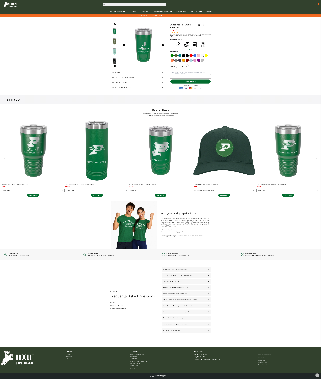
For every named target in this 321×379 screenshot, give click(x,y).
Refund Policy (262, 360)
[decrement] (178, 66)
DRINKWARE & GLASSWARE (163, 11)
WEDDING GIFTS (181, 11)
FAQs (67, 359)
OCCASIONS (133, 11)
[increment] (186, 66)
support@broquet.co (200, 354)
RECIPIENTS (146, 11)
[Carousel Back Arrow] (124, 45)
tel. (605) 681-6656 (199, 357)
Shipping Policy (262, 362)
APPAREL (209, 11)
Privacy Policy (262, 357)
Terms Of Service (263, 364)
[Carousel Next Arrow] (163, 45)
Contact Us (69, 356)
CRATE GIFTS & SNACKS (117, 11)
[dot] (189, 49)
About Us (68, 354)
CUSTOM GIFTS (196, 11)
